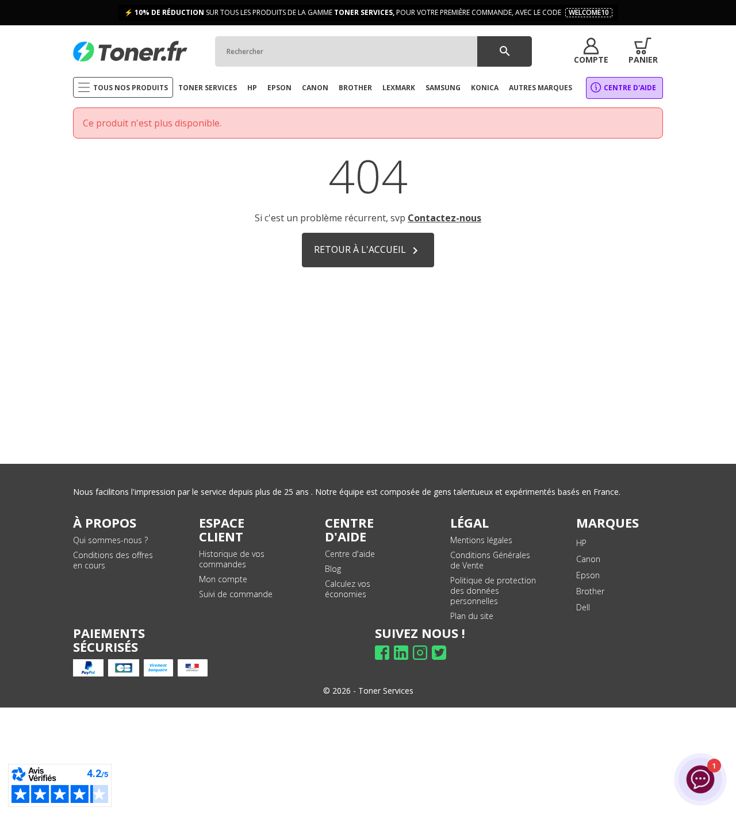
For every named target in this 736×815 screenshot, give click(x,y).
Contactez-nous (444, 218)
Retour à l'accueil (368, 250)
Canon (588, 558)
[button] (591, 51)
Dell (583, 607)
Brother (590, 591)
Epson (588, 575)
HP (581, 542)
